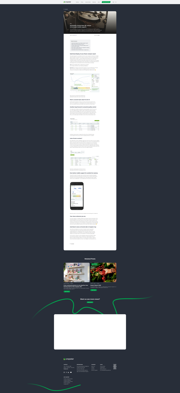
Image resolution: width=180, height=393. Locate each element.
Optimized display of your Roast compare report (80, 43)
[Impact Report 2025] (103, 272)
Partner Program (94, 370)
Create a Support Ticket (68, 378)
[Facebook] (66, 372)
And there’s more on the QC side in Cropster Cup (80, 49)
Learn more (67, 291)
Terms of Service (103, 368)
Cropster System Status (68, 381)
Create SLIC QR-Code (81, 367)
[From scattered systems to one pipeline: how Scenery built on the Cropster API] (77, 272)
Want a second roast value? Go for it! (78, 44)
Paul (98, 35)
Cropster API (66, 384)
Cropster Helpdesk (67, 380)
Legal (101, 364)
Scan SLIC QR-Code (80, 368)
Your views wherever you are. (77, 48)
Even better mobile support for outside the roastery (80, 47)
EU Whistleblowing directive (105, 370)
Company (93, 364)
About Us (93, 366)
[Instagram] (64, 372)
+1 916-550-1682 (68, 366)
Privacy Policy (102, 366)
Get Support (66, 377)
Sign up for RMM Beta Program (82, 371)
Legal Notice (102, 367)
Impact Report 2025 (95, 285)
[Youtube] (71, 372)
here (93, 233)
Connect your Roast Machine (82, 370)
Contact (92, 368)
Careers (92, 367)
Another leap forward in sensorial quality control (80, 45)
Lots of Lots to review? (75, 46)
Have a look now (90, 302)
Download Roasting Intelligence (83, 366)
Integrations (80, 364)
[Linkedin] (68, 372)
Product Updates (67, 382)
